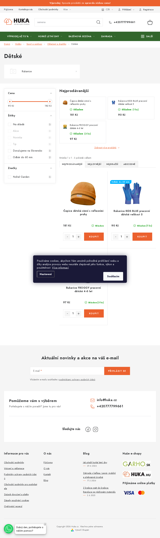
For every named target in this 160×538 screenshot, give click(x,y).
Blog (46, 480)
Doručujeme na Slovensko (31, 150)
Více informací (60, 267)
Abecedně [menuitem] (129, 164)
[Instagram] (95, 429)
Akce (31, 131)
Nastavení (46, 274)
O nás (47, 468)
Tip (31, 144)
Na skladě (31, 124)
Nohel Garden (31, 177)
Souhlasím (113, 276)
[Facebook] (87, 429)
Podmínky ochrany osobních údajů (20, 476)
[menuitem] (19, 36)
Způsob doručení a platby (16, 494)
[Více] (147, 36)
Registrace (148, 9)
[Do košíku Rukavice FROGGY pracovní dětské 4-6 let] (94, 313)
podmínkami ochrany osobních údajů (77, 379)
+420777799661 (124, 22)
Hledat (98, 22)
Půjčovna (8, 9)
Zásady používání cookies (16, 500)
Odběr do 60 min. (31, 157)
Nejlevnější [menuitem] (94, 164)
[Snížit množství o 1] (67, 237)
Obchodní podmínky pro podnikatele (20, 486)
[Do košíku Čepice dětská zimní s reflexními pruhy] (94, 237)
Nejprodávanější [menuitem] (72, 164)
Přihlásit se (117, 371)
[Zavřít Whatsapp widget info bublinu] (45, 524)
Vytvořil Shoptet (82, 530)
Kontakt (47, 474)
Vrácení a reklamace (14, 468)
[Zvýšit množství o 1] (78, 237)
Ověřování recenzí (13, 506)
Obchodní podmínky (48, 9)
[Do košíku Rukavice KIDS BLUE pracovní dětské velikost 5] (142, 237)
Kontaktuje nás (26, 9)
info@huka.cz (107, 400)
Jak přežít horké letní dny (95, 462)
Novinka (31, 137)
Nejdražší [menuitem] (112, 164)
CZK (107, 9)
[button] (8, 528)
